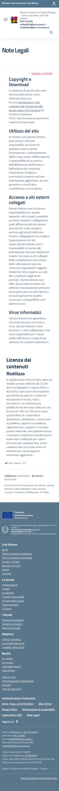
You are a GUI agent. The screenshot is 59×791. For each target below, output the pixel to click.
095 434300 (19, 735)
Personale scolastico (13, 620)
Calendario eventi (11, 666)
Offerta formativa (11, 639)
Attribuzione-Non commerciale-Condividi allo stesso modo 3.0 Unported (26, 106)
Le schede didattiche (13, 643)
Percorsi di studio (11, 628)
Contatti (6, 685)
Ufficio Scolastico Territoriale (17, 558)
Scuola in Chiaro (10, 562)
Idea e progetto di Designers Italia (39, 778)
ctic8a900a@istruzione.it (20, 739)
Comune (6, 574)
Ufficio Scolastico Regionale (17, 554)
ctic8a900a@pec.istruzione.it (16, 746)
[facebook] (16, 721)
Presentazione (10, 585)
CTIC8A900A (31, 755)
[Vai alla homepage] (14, 20)
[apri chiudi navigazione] (6, 20)
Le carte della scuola (13, 601)
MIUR (5, 550)
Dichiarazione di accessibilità (38, 709)
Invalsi (5, 570)
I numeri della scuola (13, 597)
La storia (6, 609)
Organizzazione (10, 605)
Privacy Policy (9, 709)
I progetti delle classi (13, 647)
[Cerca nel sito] (51, 33)
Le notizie (7, 658)
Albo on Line (9, 677)
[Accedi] (54, 4)
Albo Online (8, 670)
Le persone (8, 593)
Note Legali (33, 715)
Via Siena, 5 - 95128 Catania (24, 732)
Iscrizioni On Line (11, 566)
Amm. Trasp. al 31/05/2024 (17, 704)
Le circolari (7, 662)
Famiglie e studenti (12, 624)
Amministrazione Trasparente (18, 681)
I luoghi (6, 589)
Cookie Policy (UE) (12, 715)
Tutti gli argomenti (12, 689)
